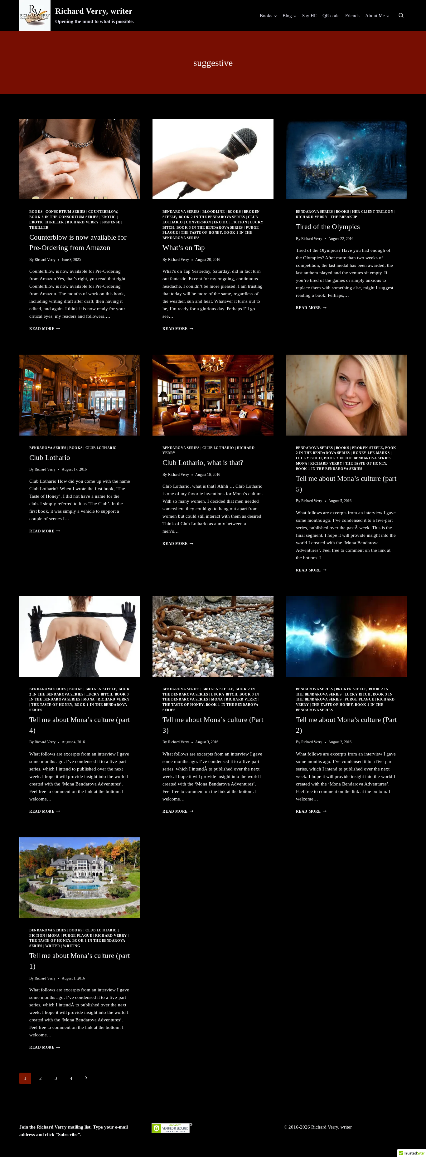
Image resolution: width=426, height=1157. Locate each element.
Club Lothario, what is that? (202, 462)
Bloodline (213, 211)
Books (36, 211)
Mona (301, 463)
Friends (352, 15)
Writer (52, 946)
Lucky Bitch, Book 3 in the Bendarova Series (343, 458)
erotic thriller (46, 222)
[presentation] (79, 159)
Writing (71, 946)
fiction (239, 222)
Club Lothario (101, 448)
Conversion (198, 222)
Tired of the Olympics (328, 227)
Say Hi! (309, 15)
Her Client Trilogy (372, 211)
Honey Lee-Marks (371, 453)
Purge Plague (359, 699)
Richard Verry (83, 222)
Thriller (38, 227)
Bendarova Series (180, 211)
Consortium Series (65, 211)
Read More (44, 329)
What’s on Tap (183, 248)
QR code (331, 15)
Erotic (108, 217)
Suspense (111, 222)
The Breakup (344, 217)
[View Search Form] (401, 15)
